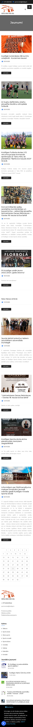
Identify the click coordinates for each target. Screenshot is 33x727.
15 (13, 557)
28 (17, 565)
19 (3, 561)
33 (13, 568)
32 (8, 568)
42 (27, 572)
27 (13, 565)
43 (3, 576)
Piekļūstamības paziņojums (9, 615)
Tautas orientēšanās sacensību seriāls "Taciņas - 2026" (18, 692)
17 (22, 557)
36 (27, 568)
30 (27, 565)
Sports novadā (7, 638)
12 (25, 554)
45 (13, 576)
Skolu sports (6, 635)
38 (8, 572)
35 (22, 568)
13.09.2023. (6, 302)
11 (20, 554)
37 (3, 572)
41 (22, 572)
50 (8, 579)
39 (13, 572)
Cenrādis (5, 645)
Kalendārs (5, 651)
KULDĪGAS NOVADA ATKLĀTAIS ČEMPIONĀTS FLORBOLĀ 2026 (17, 701)
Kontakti (5, 654)
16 (17, 557)
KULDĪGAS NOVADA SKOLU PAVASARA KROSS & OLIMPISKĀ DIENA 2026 (18, 683)
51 (13, 579)
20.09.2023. (6, 61)
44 (8, 576)
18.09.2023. (6, 276)
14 (8, 557)
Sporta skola (6, 632)
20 (8, 561)
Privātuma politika (6, 611)
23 (22, 561)
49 (3, 579)
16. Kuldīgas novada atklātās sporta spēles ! (18, 665)
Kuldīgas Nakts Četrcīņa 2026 (19, 673)
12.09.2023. (6, 346)
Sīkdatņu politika (5, 613)
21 (13, 561)
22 (17, 561)
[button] (3, 723)
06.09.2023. (6, 446)
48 (27, 576)
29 (22, 565)
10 (15, 554)
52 (17, 579)
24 (27, 561)
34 (17, 568)
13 (3, 557)
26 (8, 565)
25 (3, 565)
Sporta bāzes (6, 641)
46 (17, 576)
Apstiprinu (10, 707)
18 (27, 557)
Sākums (5, 628)
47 (22, 576)
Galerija (5, 648)
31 (3, 568)
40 (17, 572)
